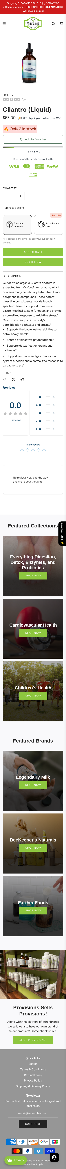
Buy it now (33, 261)
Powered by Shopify (33, 1164)
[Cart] (61, 24)
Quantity (10, 188)
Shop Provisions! (33, 1039)
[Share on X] (13, 380)
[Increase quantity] (20, 196)
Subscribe (33, 1124)
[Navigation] (4, 24)
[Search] (53, 24)
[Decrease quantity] (7, 196)
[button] (46, 396)
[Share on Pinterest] (22, 380)
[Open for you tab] (54, 1157)
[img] (11, 100)
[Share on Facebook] (5, 380)
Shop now (33, 575)
